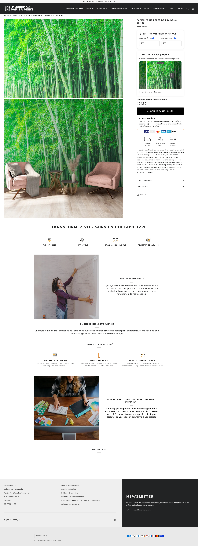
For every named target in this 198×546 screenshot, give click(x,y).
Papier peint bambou (21, 16)
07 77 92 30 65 (10, 504)
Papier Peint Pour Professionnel (16, 493)
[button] (75, 8)
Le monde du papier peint (46, 541)
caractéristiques (144, 181)
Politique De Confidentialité (72, 497)
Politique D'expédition (70, 493)
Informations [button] (10, 486)
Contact (7, 500)
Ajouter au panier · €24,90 (160, 111)
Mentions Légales (68, 489)
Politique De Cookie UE (70, 504)
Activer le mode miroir (151, 92)
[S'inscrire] (191, 510)
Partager (144, 194)
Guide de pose (142, 187)
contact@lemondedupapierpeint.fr (134, 414)
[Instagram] (115, 520)
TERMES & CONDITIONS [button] (70, 486)
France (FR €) (41, 536)
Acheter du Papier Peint (13, 489)
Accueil (7, 16)
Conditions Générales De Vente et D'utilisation (80, 500)
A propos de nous (11, 497)
